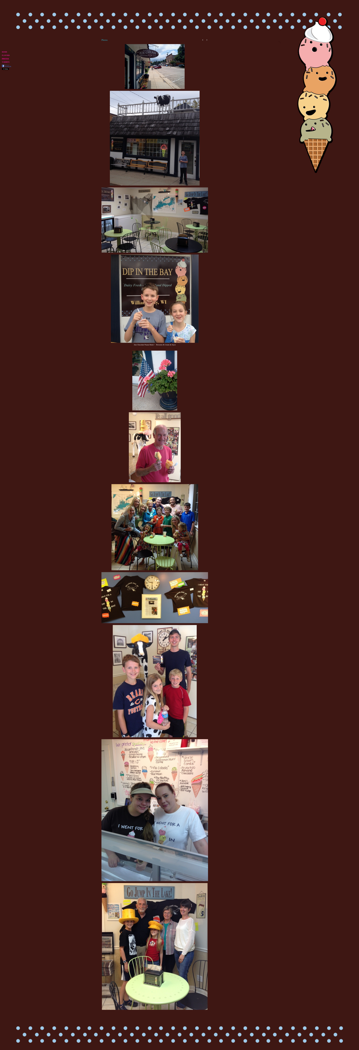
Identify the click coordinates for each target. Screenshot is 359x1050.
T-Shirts (5, 62)
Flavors (6, 55)
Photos (5, 59)
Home (4, 52)
